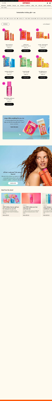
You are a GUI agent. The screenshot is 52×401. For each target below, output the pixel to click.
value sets (40, 5)
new (18, 5)
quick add (9, 50)
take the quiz (14, 127)
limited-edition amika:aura (9, 98)
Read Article (6, 215)
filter (4, 24)
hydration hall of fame (9, 71)
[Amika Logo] (26, 3)
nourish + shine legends (43, 44)
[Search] (5, 3)
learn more (13, 183)
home (2, 7)
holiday (5, 7)
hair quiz (14, 5)
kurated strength (26, 71)
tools (36, 5)
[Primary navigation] (3, 3)
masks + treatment (47, 5)
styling (32, 5)
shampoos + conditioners (25, 5)
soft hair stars (26, 44)
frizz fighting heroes (43, 71)
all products (3, 5)
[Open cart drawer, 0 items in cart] (50, 3)
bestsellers (9, 5)
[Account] (47, 3)
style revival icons (9, 44)
